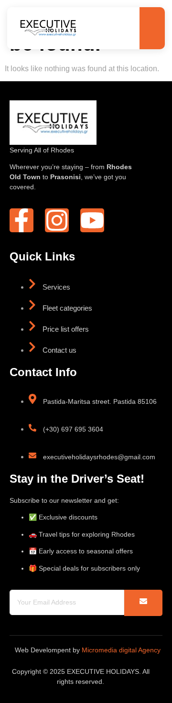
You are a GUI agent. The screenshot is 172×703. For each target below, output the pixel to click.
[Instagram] (57, 220)
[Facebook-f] (21, 220)
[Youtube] (92, 220)
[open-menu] (149, 29)
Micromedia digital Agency (121, 650)
